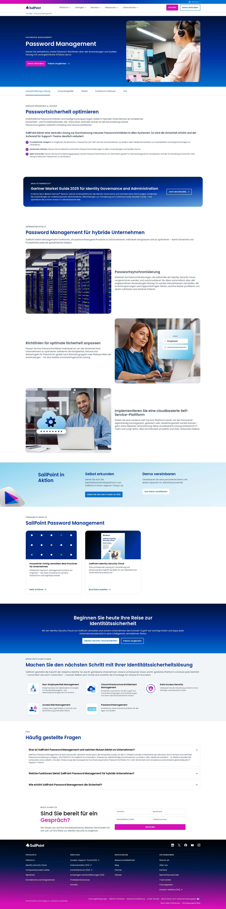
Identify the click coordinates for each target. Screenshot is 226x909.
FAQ (125, 91)
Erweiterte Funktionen (105, 91)
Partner (118, 870)
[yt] (192, 845)
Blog (117, 865)
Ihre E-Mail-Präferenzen (170, 903)
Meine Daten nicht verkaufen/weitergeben (178, 899)
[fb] (185, 845)
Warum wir (164, 860)
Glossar (118, 875)
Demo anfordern (190, 7)
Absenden (150, 827)
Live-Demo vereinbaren (155, 491)
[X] (179, 845)
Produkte (29, 14)
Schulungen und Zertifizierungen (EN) (87, 875)
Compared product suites (38, 870)
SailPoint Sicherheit (117, 899)
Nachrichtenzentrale (169, 875)
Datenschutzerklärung (136, 899)
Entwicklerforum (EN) (80, 870)
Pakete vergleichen (57, 63)
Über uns (163, 865)
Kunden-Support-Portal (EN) (83, 860)
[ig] (199, 845)
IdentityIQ (30, 875)
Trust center (165, 879)
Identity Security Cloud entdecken (100, 640)
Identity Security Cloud (36, 865)
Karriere (163, 870)
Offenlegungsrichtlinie (191, 903)
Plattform (30, 860)
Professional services (80, 879)
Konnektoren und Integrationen (40, 879)
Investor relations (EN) (169, 889)
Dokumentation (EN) (79, 865)
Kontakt (172, 7)
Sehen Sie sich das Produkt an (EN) (104, 494)
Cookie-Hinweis (153, 899)
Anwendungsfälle (66, 91)
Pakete (84, 91)
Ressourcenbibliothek (125, 860)
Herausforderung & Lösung (38, 91)
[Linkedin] (172, 845)
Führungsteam (166, 884)
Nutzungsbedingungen (98, 899)
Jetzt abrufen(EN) (177, 191)
